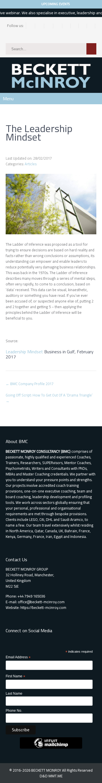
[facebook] (31, 26)
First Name (15, 676)
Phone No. (14, 711)
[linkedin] (58, 26)
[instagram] (49, 26)
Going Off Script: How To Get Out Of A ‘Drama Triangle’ (49, 398)
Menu (8, 98)
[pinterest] (66, 26)
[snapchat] (75, 26)
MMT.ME (55, 775)
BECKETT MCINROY (46, 770)
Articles (31, 163)
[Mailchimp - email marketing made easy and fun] (51, 747)
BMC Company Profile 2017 (30, 383)
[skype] (83, 26)
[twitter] (40, 26)
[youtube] (91, 26)
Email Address (18, 657)
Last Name (14, 694)
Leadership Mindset (24, 351)
